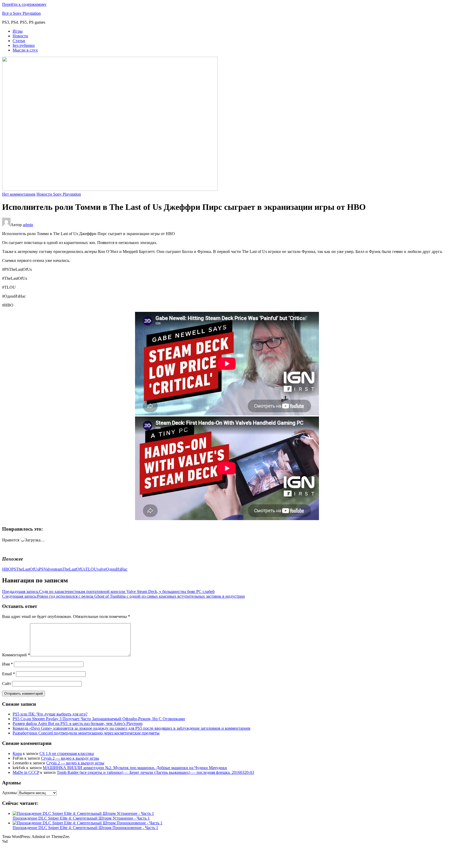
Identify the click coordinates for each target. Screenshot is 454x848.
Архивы (9, 792)
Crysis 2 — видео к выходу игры (70, 758)
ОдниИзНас (116, 569)
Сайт (6, 683)
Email (8, 674)
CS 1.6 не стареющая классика (66, 753)
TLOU (91, 569)
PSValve (46, 569)
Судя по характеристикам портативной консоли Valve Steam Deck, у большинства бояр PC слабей (108, 591)
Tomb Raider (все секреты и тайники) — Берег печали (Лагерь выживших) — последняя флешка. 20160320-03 (155, 772)
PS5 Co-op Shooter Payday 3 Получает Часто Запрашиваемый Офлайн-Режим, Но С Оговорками (99, 719)
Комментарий (16, 655)
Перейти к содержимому (24, 4)
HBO (6, 569)
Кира (17, 753)
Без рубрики (24, 45)
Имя (7, 664)
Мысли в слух (25, 50)
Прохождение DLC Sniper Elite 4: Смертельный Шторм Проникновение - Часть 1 (85, 827)
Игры (18, 31)
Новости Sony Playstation (59, 194)
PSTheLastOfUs (25, 569)
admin (28, 224)
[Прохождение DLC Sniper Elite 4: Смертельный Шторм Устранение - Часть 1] (83, 813)
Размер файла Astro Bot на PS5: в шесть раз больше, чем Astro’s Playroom (77, 723)
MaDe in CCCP (26, 772)
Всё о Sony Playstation (21, 13)
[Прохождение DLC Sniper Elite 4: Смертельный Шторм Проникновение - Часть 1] (87, 823)
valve (101, 569)
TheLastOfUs (74, 569)
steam (58, 569)
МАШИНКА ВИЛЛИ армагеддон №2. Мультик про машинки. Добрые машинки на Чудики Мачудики (135, 767)
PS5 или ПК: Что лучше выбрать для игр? (50, 714)
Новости (20, 36)
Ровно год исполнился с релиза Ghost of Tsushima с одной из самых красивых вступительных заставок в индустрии (123, 596)
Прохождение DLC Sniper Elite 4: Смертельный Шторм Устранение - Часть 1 (81, 818)
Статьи (19, 40)
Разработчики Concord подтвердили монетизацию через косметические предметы (86, 733)
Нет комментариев (18, 194)
